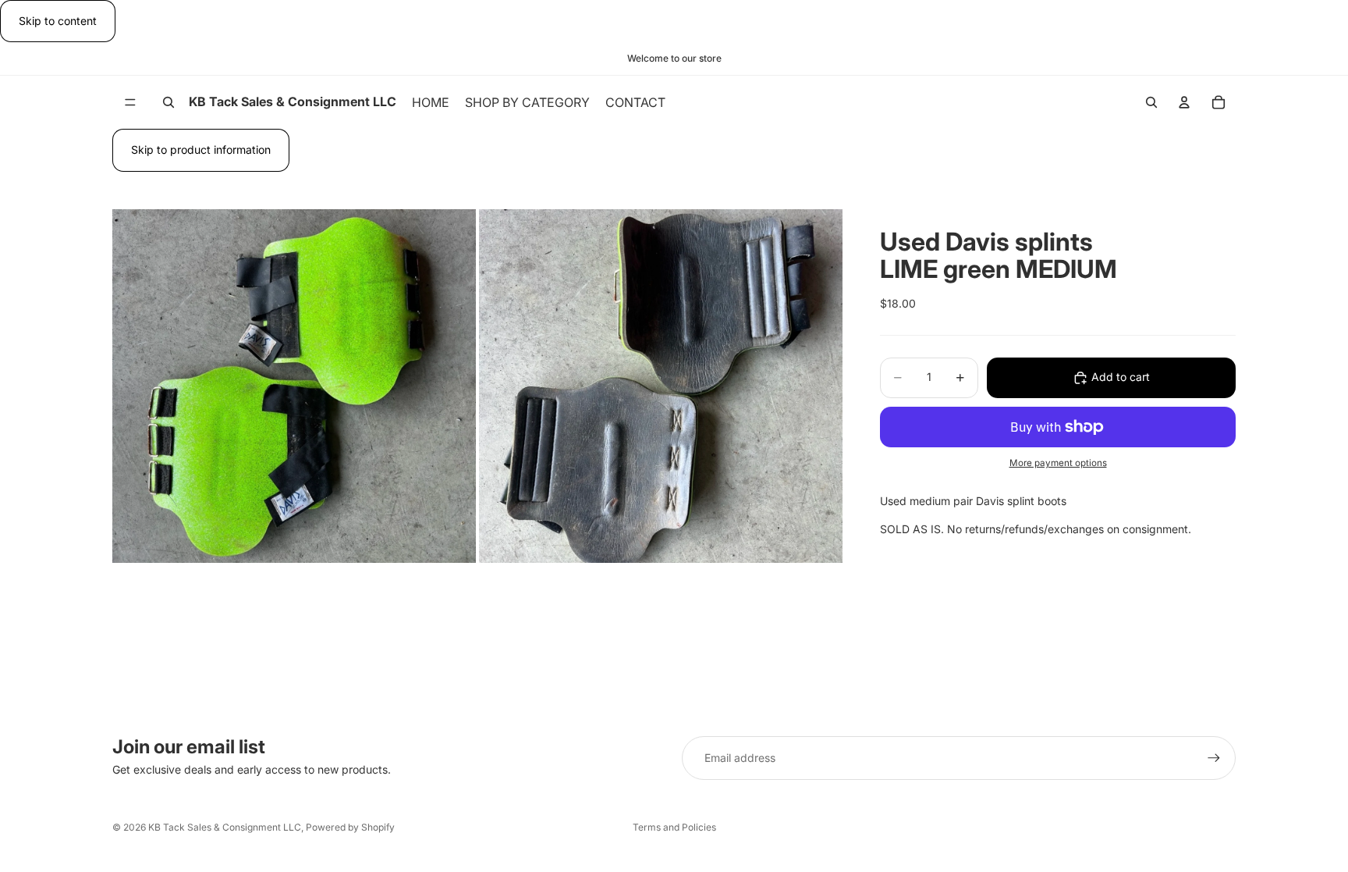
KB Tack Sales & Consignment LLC (224, 827)
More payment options (1058, 462)
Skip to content (58, 20)
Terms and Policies (674, 827)
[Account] (1184, 102)
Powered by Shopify (350, 827)
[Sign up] (1214, 758)
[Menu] (130, 103)
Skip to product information (201, 149)
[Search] (168, 102)
